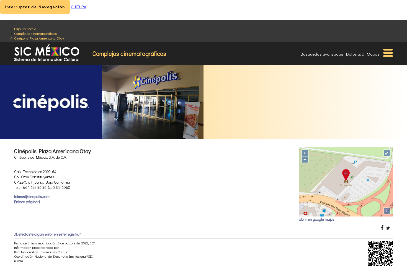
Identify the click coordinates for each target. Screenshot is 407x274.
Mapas (373, 54)
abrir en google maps (316, 219)
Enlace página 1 (27, 201)
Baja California (25, 28)
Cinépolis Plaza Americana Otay (39, 38)
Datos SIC (355, 54)
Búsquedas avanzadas (322, 54)
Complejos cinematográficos (35, 33)
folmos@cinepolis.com (32, 196)
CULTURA (78, 6)
